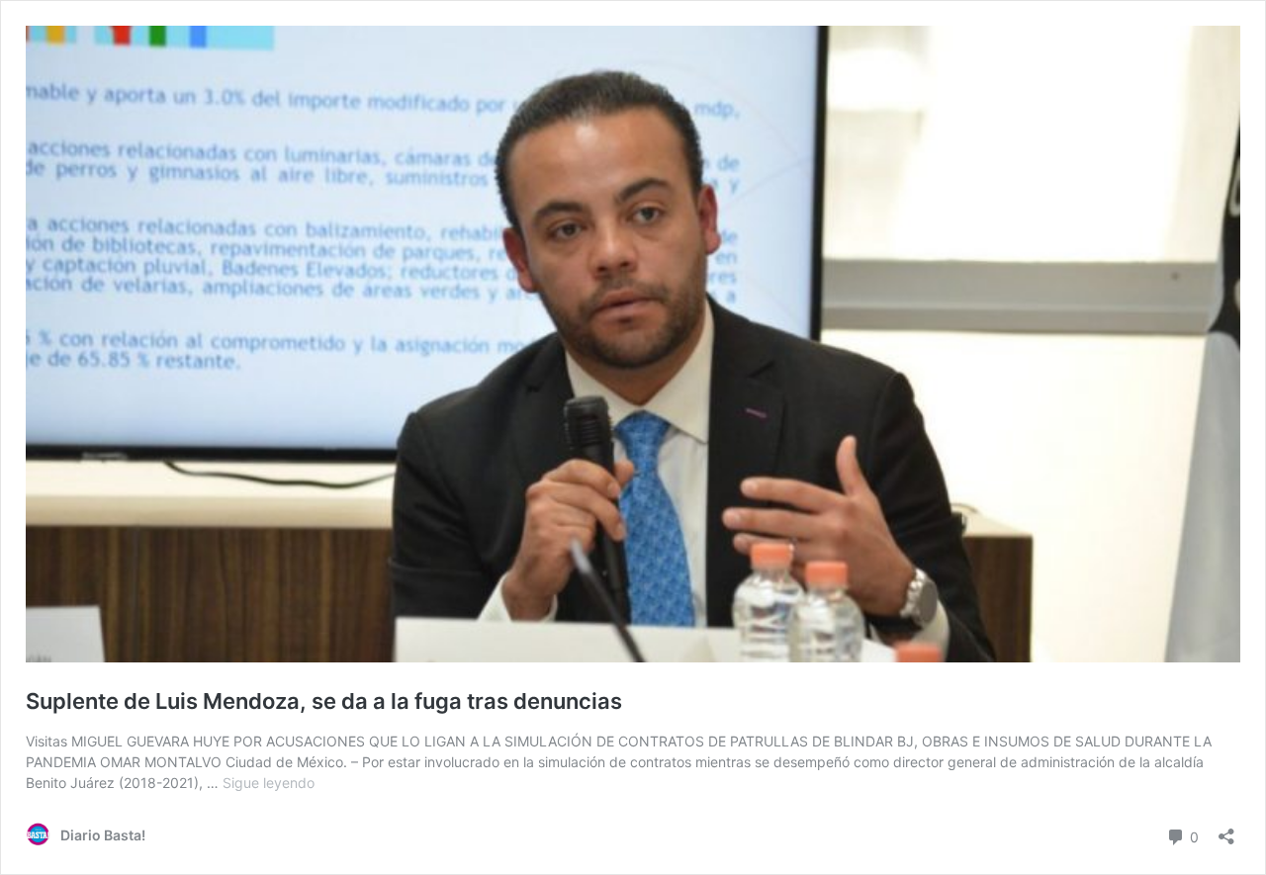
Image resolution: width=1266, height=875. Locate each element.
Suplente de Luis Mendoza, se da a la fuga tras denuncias (324, 701)
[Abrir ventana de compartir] (1226, 830)
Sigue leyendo (269, 782)
